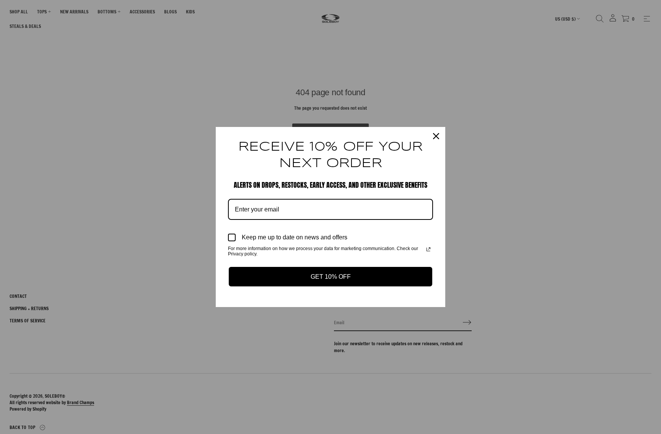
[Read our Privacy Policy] (428, 249)
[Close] (436, 136)
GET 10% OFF (331, 276)
